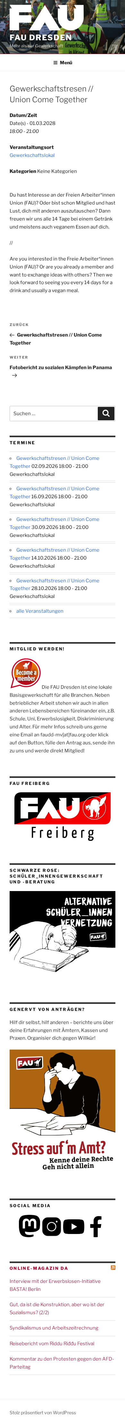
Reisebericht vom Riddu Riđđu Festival (52, 1344)
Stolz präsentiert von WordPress (43, 1412)
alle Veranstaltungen (39, 611)
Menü (66, 62)
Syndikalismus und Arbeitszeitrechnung (54, 1328)
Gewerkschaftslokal (32, 155)
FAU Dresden (41, 37)
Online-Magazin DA (39, 1268)
